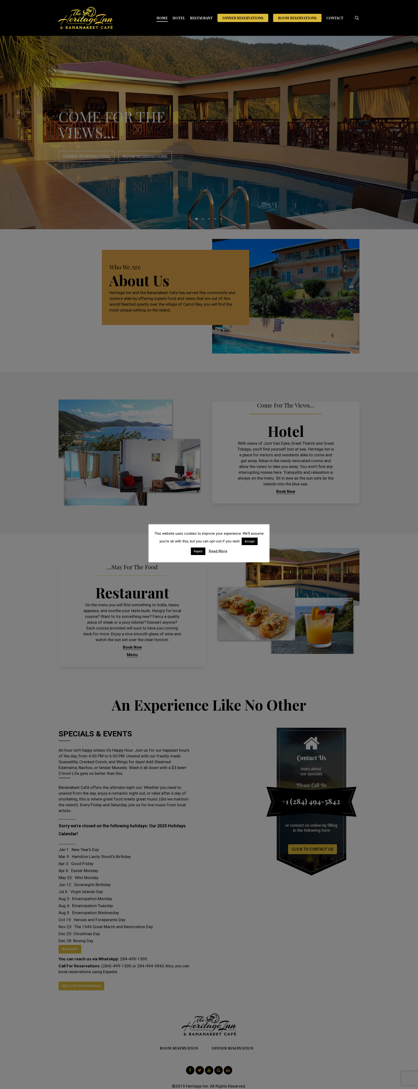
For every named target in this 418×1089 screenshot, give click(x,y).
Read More (218, 551)
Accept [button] (250, 541)
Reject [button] (198, 551)
